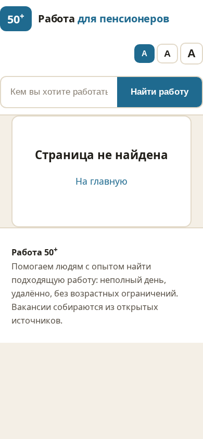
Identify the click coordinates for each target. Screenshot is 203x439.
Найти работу (159, 92)
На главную (101, 181)
